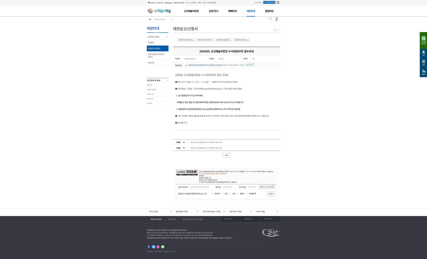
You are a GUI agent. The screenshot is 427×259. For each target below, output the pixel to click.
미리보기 (250, 65)
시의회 (204, 2)
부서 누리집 (153, 211)
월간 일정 (149, 85)
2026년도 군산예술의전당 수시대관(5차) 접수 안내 (206, 142)
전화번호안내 (258, 2)
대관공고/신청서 (159, 19)
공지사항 (149, 103)
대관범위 (152, 43)
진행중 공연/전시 (152, 89)
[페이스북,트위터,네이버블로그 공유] (270, 19)
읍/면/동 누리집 (182, 211)
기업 (423, 65)
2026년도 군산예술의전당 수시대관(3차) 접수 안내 (206, 148)
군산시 (188, 2)
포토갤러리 (150, 99)
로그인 (266, 2)
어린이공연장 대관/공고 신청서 (156, 56)
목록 (226, 155)
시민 (423, 55)
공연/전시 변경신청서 (185, 40)
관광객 (423, 74)
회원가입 (272, 2)
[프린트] (276, 19)
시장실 (199, 2)
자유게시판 (150, 94)
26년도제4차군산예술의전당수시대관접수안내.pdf (205, 65)
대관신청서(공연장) (223, 40)
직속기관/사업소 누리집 (211, 211)
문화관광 (193, 2)
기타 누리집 (260, 211)
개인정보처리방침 (156, 219)
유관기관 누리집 (235, 211)
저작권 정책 (172, 219)
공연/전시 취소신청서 (204, 40)
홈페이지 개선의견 (265, 187)
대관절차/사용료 (154, 37)
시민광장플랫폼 (211, 2)
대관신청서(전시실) (241, 40)
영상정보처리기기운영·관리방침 (192, 219)
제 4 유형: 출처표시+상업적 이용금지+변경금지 (212, 173)
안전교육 (152, 63)
